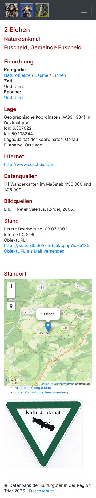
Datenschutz (41, 490)
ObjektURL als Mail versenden (34, 251)
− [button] (11, 294)
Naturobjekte (17, 75)
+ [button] (11, 286)
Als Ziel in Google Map (33, 388)
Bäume (41, 75)
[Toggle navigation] (84, 10)
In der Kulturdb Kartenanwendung (41, 392)
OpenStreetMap (64, 383)
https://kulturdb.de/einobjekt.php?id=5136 (46, 245)
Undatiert (13, 97)
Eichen (59, 75)
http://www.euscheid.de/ (28, 164)
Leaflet (44, 383)
